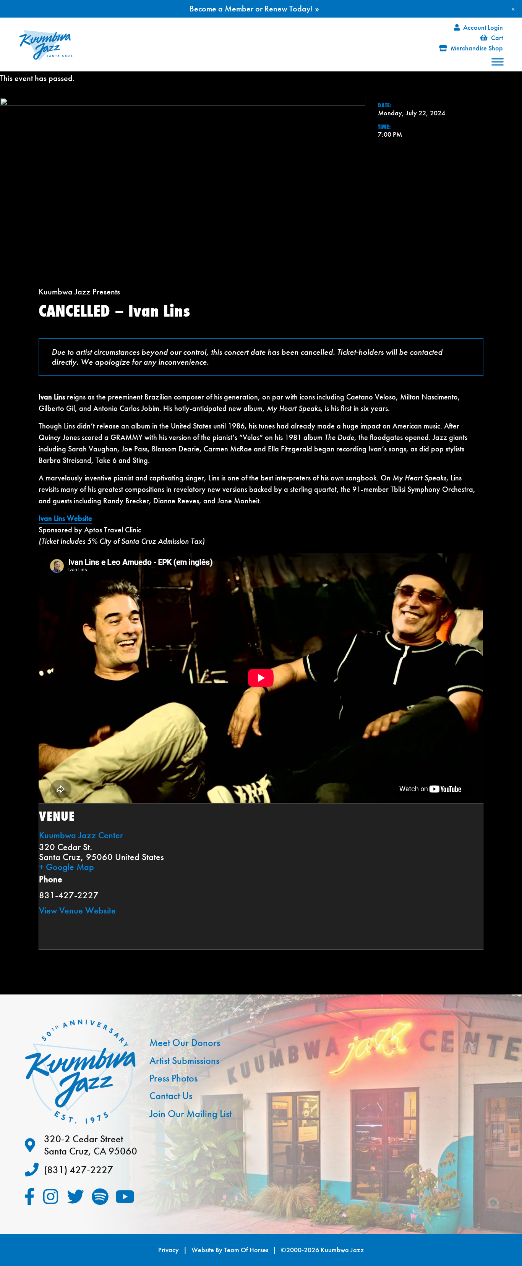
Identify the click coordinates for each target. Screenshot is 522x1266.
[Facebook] (29, 1196)
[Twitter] (75, 1196)
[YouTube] (125, 1196)
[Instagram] (50, 1196)
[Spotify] (100, 1196)
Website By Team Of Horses (229, 1250)
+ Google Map (66, 867)
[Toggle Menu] (497, 61)
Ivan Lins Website (65, 518)
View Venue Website (77, 910)
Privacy (168, 1250)
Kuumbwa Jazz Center (81, 835)
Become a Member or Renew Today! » (254, 8)
